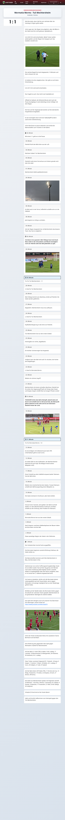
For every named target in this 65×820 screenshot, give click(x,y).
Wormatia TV (35, 2)
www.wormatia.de (53, 1)
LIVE (16, 3)
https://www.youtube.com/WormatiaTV (36, 604)
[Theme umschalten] (60, 2)
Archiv (21, 2)
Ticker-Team (27, 2)
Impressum (43, 2)
